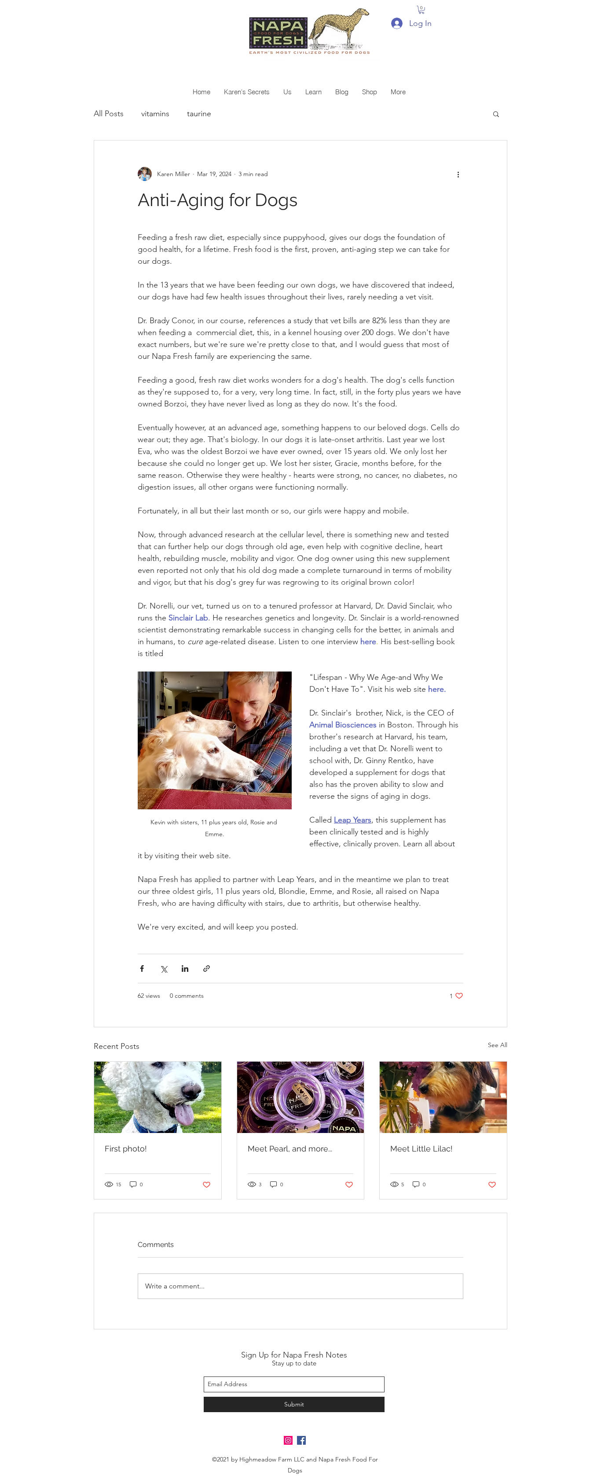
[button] (421, 10)
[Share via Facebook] (142, 968)
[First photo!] (157, 1097)
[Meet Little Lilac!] (443, 1097)
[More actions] (458, 174)
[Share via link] (206, 968)
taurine (199, 113)
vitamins (155, 113)
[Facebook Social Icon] (301, 1440)
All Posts (109, 113)
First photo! (126, 1148)
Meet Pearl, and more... (290, 1148)
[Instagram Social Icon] (288, 1440)
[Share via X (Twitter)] (163, 968)
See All (497, 1045)
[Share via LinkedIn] (185, 968)
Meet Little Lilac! (421, 1148)
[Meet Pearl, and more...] (300, 1097)
